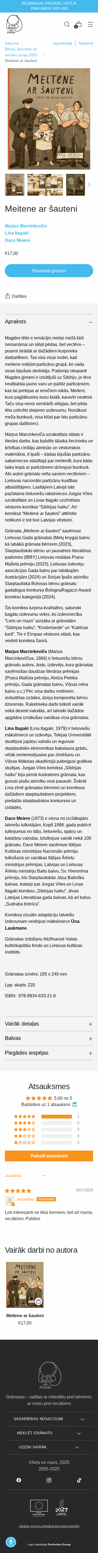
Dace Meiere (17, 240)
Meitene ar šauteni (25, 1315)
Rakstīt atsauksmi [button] (49, 1156)
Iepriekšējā (62, 43)
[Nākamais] (91, 6)
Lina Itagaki (17, 232)
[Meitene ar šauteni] (25, 1285)
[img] (18, 1190)
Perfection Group (59, 1544)
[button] (25, 1116)
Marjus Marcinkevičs (26, 225)
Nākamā (86, 43)
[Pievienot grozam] (38, 1301)
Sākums (12, 43)
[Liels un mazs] (14, 24)
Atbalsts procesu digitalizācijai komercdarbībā (49, 1526)
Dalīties (19, 296)
